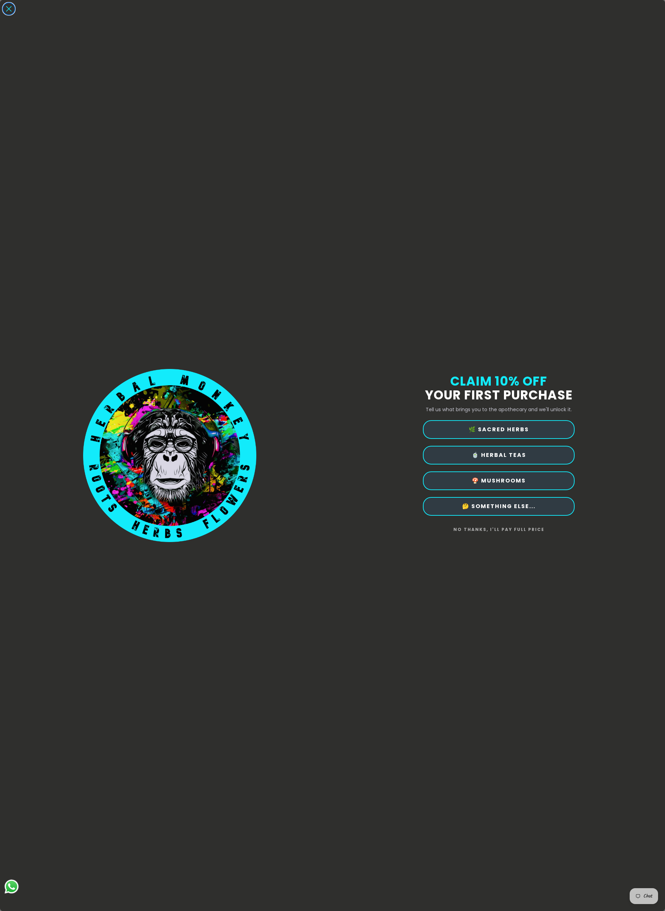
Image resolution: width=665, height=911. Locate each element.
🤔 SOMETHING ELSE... (498, 506)
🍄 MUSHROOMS (499, 481)
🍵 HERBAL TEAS (499, 455)
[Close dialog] (9, 9)
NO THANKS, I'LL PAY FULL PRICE (498, 529)
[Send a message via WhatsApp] (11, 886)
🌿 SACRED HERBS (499, 429)
